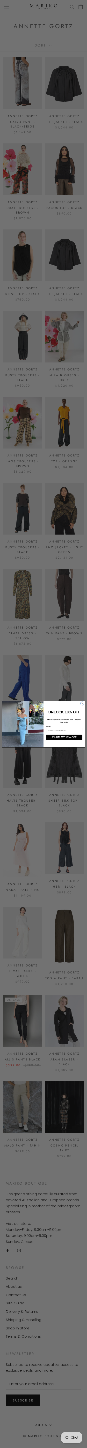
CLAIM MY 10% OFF (64, 737)
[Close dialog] (82, 703)
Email (48, 726)
